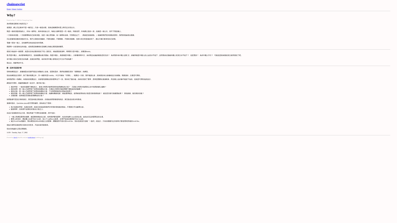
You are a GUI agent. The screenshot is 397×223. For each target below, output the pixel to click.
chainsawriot (16, 4)
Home (9, 9)
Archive (19, 9)
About (14, 9)
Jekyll (15, 137)
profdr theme (31, 137)
